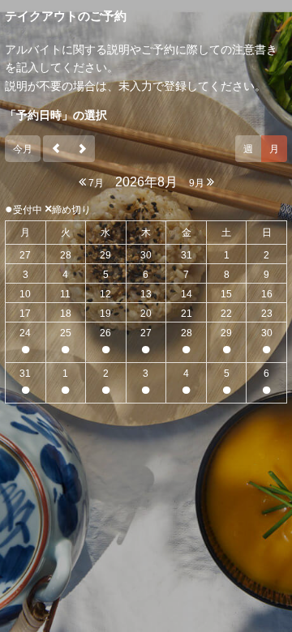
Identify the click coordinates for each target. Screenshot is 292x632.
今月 (22, 149)
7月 (95, 183)
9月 (198, 183)
